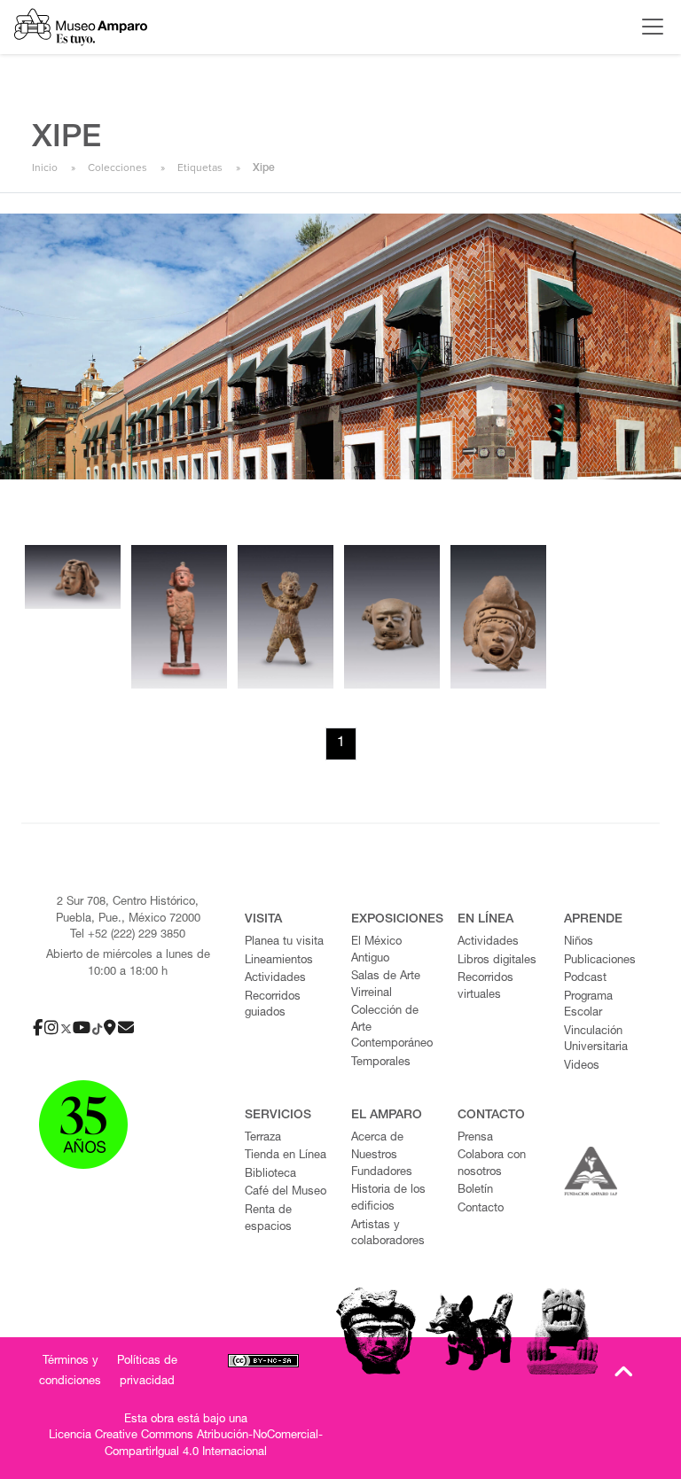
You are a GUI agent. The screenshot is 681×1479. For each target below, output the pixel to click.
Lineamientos (279, 961)
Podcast (585, 979)
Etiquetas (200, 167)
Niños (578, 942)
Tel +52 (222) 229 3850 (127, 935)
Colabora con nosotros (492, 1164)
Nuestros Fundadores (381, 1164)
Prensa (475, 1138)
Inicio (45, 167)
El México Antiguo (376, 951)
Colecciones (117, 167)
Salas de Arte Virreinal (385, 985)
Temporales (381, 1063)
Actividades (275, 979)
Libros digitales (497, 961)
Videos (581, 1066)
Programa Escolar (588, 1006)
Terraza (263, 1138)
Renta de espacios (268, 1219)
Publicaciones (600, 961)
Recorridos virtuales (485, 987)
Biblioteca (270, 1174)
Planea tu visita (284, 942)
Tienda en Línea (285, 1156)
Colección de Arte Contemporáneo (392, 1028)
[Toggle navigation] (648, 26)
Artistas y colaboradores (388, 1234)
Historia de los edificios (388, 1199)
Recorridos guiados (273, 1006)
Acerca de (377, 1138)
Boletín (475, 1190)
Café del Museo (285, 1192)
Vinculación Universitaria (596, 1040)
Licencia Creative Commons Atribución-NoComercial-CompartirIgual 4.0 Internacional (186, 1444)
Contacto (481, 1209)
